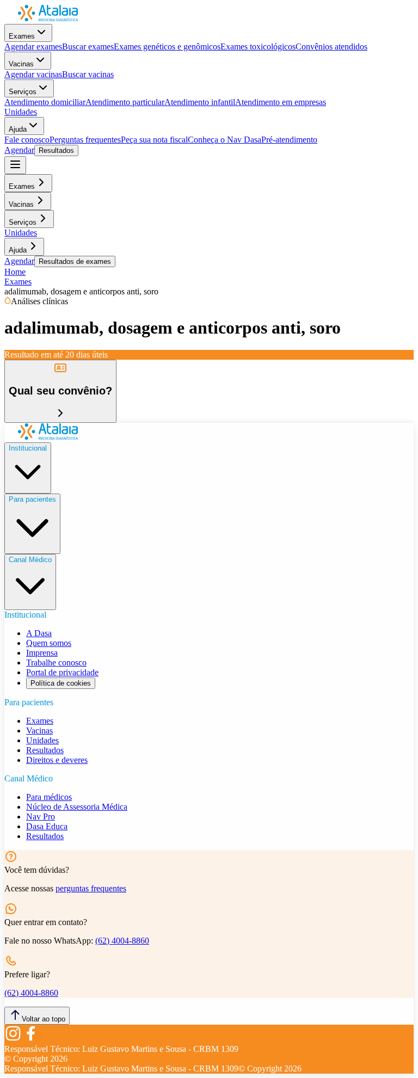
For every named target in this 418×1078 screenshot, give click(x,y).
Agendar (19, 150)
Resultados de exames (75, 261)
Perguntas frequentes (85, 139)
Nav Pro (40, 816)
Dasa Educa (46, 826)
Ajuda (18, 129)
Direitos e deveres (57, 760)
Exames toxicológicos (258, 46)
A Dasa (39, 633)
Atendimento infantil (199, 102)
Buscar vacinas (88, 74)
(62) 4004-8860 (122, 940)
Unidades (20, 111)
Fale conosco (27, 139)
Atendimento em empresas (280, 102)
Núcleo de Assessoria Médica (76, 806)
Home (15, 271)
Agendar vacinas (33, 74)
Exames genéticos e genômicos (167, 46)
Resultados (56, 150)
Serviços (22, 92)
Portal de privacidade (62, 672)
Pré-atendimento (289, 139)
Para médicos (49, 797)
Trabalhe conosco (56, 662)
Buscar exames (88, 46)
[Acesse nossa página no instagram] (13, 1039)
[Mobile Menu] (15, 165)
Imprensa (42, 652)
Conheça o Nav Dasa (224, 139)
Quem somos (48, 643)
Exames (22, 36)
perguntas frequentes (91, 888)
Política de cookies (60, 683)
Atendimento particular (124, 102)
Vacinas (21, 64)
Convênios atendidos (331, 46)
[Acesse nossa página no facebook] (30, 1039)
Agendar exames (33, 46)
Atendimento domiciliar (44, 102)
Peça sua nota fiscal (154, 139)
